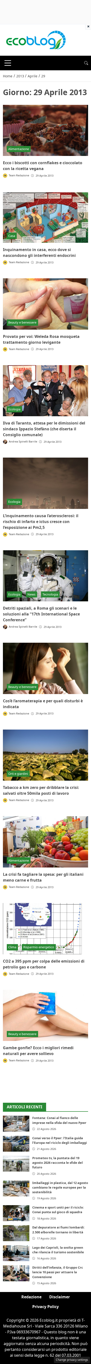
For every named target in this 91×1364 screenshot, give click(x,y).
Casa (11, 236)
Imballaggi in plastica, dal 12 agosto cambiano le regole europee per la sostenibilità (60, 1187)
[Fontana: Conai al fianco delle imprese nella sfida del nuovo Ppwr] (16, 1123)
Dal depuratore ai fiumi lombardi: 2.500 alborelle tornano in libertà (58, 1229)
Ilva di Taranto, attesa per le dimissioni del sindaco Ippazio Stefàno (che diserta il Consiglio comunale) (44, 428)
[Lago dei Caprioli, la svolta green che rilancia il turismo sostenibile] (16, 1253)
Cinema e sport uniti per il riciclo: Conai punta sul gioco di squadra (58, 1209)
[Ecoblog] (35, 39)
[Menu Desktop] (8, 63)
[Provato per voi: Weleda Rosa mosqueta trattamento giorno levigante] (45, 304)
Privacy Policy (45, 1306)
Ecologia (14, 409)
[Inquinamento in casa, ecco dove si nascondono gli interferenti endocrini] (45, 217)
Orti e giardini (18, 773)
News (31, 594)
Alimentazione (18, 149)
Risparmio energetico (38, 947)
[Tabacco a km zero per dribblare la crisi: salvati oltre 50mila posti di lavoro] (45, 755)
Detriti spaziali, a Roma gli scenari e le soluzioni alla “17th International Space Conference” (41, 614)
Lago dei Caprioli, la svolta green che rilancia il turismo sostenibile (58, 1249)
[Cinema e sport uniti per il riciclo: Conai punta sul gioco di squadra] (16, 1213)
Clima (12, 947)
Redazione (31, 1297)
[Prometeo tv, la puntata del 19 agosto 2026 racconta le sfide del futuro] (16, 1164)
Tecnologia (50, 594)
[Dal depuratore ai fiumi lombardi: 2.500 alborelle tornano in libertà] (16, 1233)
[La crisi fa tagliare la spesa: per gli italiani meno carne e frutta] (45, 841)
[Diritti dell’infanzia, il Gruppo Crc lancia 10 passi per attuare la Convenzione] (16, 1273)
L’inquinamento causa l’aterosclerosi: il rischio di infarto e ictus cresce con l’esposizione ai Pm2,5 (40, 521)
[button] (86, 63)
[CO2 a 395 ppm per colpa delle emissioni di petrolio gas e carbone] (45, 928)
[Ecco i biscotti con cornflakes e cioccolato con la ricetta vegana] (45, 130)
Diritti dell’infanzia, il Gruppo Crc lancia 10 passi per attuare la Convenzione (57, 1272)
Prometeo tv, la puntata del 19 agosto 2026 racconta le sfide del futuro (57, 1162)
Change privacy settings (72, 1360)
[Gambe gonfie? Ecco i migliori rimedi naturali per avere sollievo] (45, 1015)
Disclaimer (59, 1297)
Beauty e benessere (22, 322)
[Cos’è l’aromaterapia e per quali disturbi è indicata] (45, 668)
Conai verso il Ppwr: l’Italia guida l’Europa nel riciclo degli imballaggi (59, 1140)
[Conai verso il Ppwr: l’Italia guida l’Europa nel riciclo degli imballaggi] (16, 1144)
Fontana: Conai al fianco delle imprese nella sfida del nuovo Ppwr (59, 1120)
